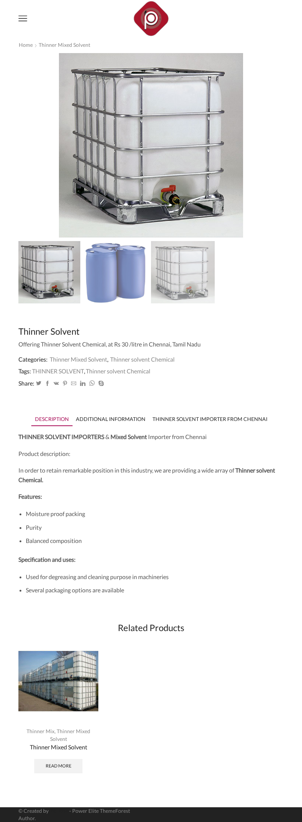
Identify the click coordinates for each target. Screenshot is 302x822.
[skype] (100, 383)
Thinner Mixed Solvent (64, 45)
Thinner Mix (41, 731)
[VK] (56, 383)
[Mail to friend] (73, 383)
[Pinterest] (65, 383)
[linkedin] (82, 383)
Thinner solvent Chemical (142, 359)
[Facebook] (47, 383)
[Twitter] (38, 383)
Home (26, 45)
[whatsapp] (91, 383)
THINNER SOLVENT (58, 371)
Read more (58, 766)
